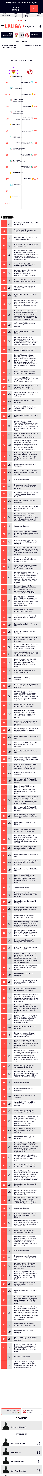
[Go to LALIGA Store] (21, 20)
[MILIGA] (39, 26)
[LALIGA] (13, 26)
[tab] (11, 1411)
